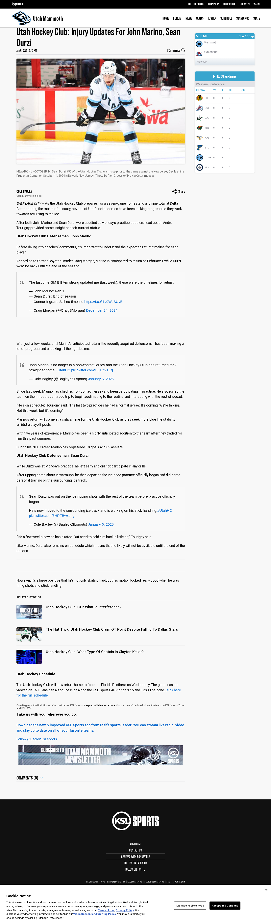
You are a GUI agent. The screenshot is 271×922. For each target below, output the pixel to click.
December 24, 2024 (101, 310)
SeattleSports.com (175, 881)
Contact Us (135, 850)
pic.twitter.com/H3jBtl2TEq (92, 370)
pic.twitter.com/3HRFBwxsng (51, 516)
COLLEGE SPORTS (196, 4)
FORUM (177, 18)
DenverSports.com (116, 881)
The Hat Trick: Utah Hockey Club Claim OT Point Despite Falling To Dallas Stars (112, 629)
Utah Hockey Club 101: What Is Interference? (83, 607)
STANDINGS (242, 18)
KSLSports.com (135, 881)
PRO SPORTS (213, 4)
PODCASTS (245, 4)
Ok (266, 890)
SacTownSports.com (154, 881)
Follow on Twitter (135, 869)
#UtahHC (63, 370)
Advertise (135, 844)
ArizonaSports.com (95, 881)
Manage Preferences (190, 905)
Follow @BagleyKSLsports (36, 739)
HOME (165, 18)
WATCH (257, 4)
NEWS (188, 18)
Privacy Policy (125, 910)
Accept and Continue (225, 905)
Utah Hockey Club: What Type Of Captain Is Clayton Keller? (95, 652)
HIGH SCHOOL (229, 4)
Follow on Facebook (135, 863)
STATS (256, 18)
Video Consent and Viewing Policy (94, 914)
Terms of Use (106, 910)
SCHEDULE (226, 18)
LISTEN (212, 18)
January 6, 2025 (101, 379)
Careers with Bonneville (135, 857)
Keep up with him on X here (99, 705)
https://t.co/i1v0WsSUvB (103, 302)
